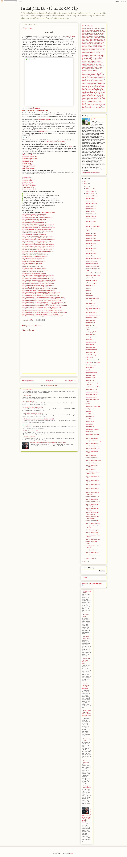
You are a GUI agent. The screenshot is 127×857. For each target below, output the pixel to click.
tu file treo (88, 288)
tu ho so (84, 97)
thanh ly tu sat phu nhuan (93, 446)
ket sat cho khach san (95, 49)
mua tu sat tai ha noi (92, 306)
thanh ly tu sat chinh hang (93, 441)
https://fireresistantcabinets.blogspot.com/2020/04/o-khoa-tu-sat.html (40, 295)
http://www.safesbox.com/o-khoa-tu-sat (32, 266)
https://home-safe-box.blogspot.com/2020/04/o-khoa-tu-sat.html (39, 280)
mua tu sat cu (90, 300)
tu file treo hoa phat (91, 280)
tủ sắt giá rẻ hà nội (27, 180)
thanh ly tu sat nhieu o (92, 457)
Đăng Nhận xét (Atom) (52, 385)
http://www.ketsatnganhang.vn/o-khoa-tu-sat (33, 253)
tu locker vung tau (91, 216)
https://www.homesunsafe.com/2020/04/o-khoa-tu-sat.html (37, 236)
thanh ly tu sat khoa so (92, 443)
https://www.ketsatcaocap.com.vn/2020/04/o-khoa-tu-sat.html (38, 227)
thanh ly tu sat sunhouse (93, 523)
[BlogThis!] (39, 320)
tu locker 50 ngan (91, 253)
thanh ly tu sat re (90, 469)
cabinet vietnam (92, 70)
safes (70, 146)
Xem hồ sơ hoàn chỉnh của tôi (91, 172)
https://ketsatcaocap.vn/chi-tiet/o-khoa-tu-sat (34, 214)
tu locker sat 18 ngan (92, 196)
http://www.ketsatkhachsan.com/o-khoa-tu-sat (34, 268)
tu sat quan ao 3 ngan (92, 392)
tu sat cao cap (91, 34)
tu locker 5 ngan (90, 256)
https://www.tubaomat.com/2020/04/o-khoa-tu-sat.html (36, 241)
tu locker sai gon (90, 198)
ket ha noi (98, 89)
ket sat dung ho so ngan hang (91, 43)
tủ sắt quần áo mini (27, 177)
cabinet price (91, 65)
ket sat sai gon (94, 77)
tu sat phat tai (97, 45)
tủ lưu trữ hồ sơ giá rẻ (28, 187)
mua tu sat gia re (90, 303)
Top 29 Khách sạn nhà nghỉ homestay (33, 413)
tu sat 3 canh (89, 431)
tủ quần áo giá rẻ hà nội (28, 184)
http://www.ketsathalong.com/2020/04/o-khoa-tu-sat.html (37, 243)
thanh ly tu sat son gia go (93, 501)
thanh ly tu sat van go (92, 550)
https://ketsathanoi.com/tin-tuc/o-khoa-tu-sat (34, 219)
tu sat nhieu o (90, 367)
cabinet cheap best (87, 67)
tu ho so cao (100, 95)
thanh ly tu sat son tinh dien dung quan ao (92, 505)
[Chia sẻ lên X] (41, 320)
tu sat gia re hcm (90, 408)
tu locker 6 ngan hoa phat (93, 258)
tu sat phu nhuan (90, 377)
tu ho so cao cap (92, 46)
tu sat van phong (97, 94)
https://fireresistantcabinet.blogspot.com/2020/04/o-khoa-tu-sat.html (40, 314)
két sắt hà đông (26, 163)
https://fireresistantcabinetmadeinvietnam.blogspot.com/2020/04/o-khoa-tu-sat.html (44, 304)
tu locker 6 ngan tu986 (92, 266)
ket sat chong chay (96, 51)
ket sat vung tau (90, 31)
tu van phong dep (97, 106)
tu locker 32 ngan (91, 245)
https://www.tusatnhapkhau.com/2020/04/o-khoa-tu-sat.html (38, 248)
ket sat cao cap (86, 33)
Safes (94, 118)
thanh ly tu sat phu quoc (93, 448)
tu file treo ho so (90, 285)
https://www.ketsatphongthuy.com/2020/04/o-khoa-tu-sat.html (38, 239)
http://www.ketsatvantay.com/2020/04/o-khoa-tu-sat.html (37, 277)
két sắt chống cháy (87, 26)
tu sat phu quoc (90, 375)
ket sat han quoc (92, 83)
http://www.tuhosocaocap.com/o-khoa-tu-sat (33, 261)
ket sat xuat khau (96, 74)
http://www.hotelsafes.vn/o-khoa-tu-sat (32, 265)
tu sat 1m (88, 411)
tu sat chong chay (92, 39)
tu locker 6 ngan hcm (92, 261)
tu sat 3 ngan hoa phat (92, 429)
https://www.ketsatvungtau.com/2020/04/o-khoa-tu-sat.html (38, 224)
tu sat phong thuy (87, 42)
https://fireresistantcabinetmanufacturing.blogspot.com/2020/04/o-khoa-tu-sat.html (44, 299)
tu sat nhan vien (90, 322)
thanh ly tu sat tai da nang (93, 460)
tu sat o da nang (90, 347)
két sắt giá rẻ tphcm (27, 161)
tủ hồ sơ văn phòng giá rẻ (29, 189)
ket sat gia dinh (95, 92)
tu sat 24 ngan (90, 419)
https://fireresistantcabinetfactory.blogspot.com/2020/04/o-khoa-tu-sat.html (42, 310)
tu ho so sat (87, 86)
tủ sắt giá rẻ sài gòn (27, 182)
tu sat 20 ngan (90, 416)
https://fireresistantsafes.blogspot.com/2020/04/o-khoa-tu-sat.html (39, 293)
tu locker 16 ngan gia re (92, 226)
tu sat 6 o (88, 370)
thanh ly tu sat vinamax (92, 532)
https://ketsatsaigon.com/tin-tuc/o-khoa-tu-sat (34, 222)
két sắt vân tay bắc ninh (28, 165)
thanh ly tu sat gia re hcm (93, 539)
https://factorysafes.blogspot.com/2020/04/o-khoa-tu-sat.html (38, 290)
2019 (86, 561)
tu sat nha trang (27, 395)
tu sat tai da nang (91, 355)
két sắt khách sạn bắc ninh (29, 156)
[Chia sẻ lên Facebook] (43, 320)
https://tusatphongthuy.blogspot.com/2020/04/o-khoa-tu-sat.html (39, 287)
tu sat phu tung (90, 380)
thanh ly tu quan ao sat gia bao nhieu (92, 472)
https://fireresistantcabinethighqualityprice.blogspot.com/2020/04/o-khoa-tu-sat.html (44, 305)
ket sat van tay (95, 52)
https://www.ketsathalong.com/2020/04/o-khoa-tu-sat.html (37, 217)
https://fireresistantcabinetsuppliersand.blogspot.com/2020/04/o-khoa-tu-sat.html (43, 297)
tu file (99, 83)
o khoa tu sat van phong (93, 362)
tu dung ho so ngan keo (29, 436)
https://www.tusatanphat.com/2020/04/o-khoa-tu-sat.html (37, 249)
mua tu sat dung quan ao (93, 315)
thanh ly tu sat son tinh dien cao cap (92, 517)
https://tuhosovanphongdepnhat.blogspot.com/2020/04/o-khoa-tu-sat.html (41, 292)
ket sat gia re (86, 80)
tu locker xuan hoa (91, 218)
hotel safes (90, 48)
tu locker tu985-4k (91, 206)
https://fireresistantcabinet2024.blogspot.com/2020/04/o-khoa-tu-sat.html (41, 300)
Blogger (71, 853)
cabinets (93, 61)
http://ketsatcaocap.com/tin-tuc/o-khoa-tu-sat (34, 234)
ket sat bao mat (99, 79)
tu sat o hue (89, 339)
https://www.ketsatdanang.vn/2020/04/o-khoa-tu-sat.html (37, 238)
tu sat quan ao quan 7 (92, 394)
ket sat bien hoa (100, 31)
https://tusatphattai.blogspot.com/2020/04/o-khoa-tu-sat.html (38, 285)
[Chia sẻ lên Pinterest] (44, 320)
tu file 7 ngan (89, 295)
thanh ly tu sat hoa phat (92, 496)
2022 (86, 181)
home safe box (94, 55)
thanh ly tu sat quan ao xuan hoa (92, 493)
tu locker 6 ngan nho (92, 263)
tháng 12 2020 (90, 188)
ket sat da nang (98, 36)
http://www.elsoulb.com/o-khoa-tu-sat (32, 263)
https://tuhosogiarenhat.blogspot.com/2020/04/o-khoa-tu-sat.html (39, 288)
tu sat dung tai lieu (92, 98)
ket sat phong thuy (87, 37)
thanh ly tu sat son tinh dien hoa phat (92, 513)
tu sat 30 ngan (90, 426)
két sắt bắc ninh (26, 160)
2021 (86, 184)
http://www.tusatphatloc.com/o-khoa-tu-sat (33, 260)
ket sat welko (94, 80)
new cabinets (100, 65)
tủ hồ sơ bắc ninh (27, 155)
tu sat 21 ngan (90, 421)
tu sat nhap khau (91, 40)
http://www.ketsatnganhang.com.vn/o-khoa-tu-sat (35, 254)
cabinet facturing (92, 62)
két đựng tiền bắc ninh (28, 166)
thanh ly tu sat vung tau (92, 530)
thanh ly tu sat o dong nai (93, 463)
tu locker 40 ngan (91, 248)
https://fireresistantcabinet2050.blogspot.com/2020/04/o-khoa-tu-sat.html (41, 307)
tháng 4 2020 (90, 193)
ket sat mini (85, 73)
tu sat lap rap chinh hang (93, 406)
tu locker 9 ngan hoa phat (93, 273)
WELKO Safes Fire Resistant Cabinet (55, 141)
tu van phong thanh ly (93, 106)
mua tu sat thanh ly (91, 312)
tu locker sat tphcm (91, 203)
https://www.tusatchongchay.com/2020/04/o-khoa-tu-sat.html (38, 244)
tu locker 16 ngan (91, 221)
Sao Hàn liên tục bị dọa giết (30, 431)
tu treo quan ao (90, 100)
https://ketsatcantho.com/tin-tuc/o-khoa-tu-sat (34, 215)
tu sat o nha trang (91, 342)
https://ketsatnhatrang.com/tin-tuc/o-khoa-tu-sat (35, 221)
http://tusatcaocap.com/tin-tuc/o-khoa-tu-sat (33, 232)
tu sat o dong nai (90, 352)
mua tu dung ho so (28, 389)
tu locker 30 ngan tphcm (93, 240)
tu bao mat (97, 37)
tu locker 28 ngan (91, 235)
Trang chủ (49, 380)
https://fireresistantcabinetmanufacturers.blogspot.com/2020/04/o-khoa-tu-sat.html (44, 302)
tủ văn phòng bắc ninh (28, 168)
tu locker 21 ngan (91, 233)
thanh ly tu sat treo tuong (93, 555)
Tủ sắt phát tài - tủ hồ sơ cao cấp (49, 8)
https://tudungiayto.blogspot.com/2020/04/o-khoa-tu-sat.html (38, 283)
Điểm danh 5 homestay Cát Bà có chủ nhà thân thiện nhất (38, 419)
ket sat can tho (86, 28)
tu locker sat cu (90, 201)
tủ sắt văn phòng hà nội (28, 179)
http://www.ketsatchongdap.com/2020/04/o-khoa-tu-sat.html (38, 275)
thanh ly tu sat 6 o (91, 455)
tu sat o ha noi (90, 344)
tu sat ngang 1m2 (27, 425)
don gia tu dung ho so (28, 401)
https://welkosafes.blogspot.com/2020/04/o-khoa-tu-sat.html (38, 278)
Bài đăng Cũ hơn (70, 380)
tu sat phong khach (91, 372)
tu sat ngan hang (90, 334)
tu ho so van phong (92, 88)
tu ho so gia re (97, 58)
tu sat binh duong (92, 101)
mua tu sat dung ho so (92, 298)
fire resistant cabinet (88, 68)
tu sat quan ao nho (91, 397)
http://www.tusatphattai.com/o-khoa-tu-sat (33, 258)
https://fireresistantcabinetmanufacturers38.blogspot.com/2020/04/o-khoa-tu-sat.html (44, 312)
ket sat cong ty (90, 79)
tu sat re (88, 403)
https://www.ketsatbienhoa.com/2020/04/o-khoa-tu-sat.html (37, 226)
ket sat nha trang (92, 30)
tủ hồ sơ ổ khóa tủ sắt (43, 119)
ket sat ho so (91, 85)
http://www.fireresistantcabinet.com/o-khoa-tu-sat (35, 256)
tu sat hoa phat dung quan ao (92, 383)
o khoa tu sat (89, 357)
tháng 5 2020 (90, 191)
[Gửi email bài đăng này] (37, 320)
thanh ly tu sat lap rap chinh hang (92, 466)
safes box (97, 48)
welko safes (95, 33)
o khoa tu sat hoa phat (92, 360)
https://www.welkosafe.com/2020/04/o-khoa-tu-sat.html (36, 229)
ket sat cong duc (95, 76)
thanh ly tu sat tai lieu (92, 499)
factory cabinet (98, 67)
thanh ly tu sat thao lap (92, 552)
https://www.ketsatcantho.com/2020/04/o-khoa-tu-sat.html (37, 231)
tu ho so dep (93, 59)
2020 (86, 186)
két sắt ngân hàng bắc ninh (29, 158)
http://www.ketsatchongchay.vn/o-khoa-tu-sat (34, 273)
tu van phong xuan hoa (93, 104)
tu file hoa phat (90, 278)
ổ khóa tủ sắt (42, 131)
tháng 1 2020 (90, 558)
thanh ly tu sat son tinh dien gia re (92, 509)
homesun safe (89, 36)
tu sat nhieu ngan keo (92, 317)
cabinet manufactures (88, 64)
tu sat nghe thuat (90, 337)
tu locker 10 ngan (91, 224)
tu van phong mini (92, 103)
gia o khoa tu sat (90, 365)
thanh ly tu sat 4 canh (92, 438)
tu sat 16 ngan (90, 414)
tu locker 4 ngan (90, 251)
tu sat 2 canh (89, 424)
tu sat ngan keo (90, 320)
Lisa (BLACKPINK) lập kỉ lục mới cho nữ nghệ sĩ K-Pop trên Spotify (47, 442)
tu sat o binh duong (91, 349)
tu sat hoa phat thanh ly (92, 387)
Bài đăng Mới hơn (28, 380)
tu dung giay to (90, 56)
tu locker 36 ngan (91, 238)
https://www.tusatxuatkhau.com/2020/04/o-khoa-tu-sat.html (38, 246)
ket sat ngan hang (98, 42)
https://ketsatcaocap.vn (48, 212)
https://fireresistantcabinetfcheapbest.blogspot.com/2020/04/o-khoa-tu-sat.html (43, 309)
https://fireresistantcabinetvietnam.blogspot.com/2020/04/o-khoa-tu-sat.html (42, 315)
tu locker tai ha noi (91, 213)
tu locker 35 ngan (91, 243)
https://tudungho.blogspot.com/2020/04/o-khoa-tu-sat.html (37, 282)
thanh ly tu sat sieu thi (92, 520)
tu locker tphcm (90, 211)
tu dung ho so (96, 86)
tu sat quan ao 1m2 (91, 389)
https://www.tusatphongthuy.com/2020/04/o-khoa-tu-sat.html (38, 251)
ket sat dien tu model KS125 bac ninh (33, 407)
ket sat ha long (96, 28)
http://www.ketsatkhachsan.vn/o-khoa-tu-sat (33, 271)
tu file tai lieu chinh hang (93, 275)
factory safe (85, 59)
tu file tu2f (88, 293)
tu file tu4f (88, 290)
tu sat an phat (101, 40)
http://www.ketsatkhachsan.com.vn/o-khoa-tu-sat (35, 270)
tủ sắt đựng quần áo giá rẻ (29, 185)
